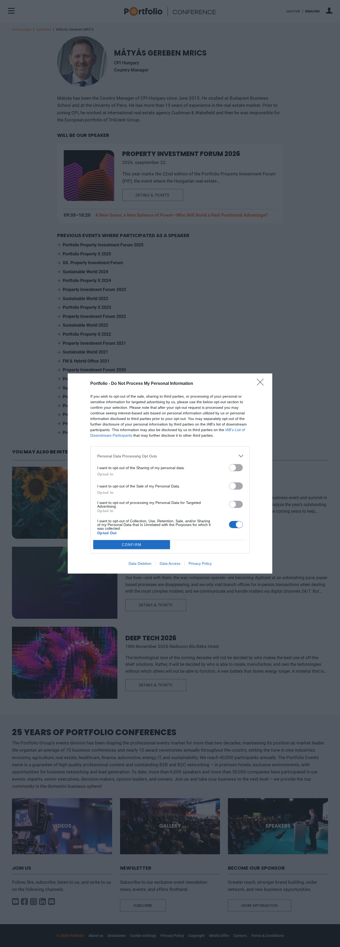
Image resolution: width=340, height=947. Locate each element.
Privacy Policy (200, 563)
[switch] (236, 467)
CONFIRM (132, 545)
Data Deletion (140, 563)
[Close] (262, 384)
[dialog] (170, 473)
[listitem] (170, 456)
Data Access (170, 563)
